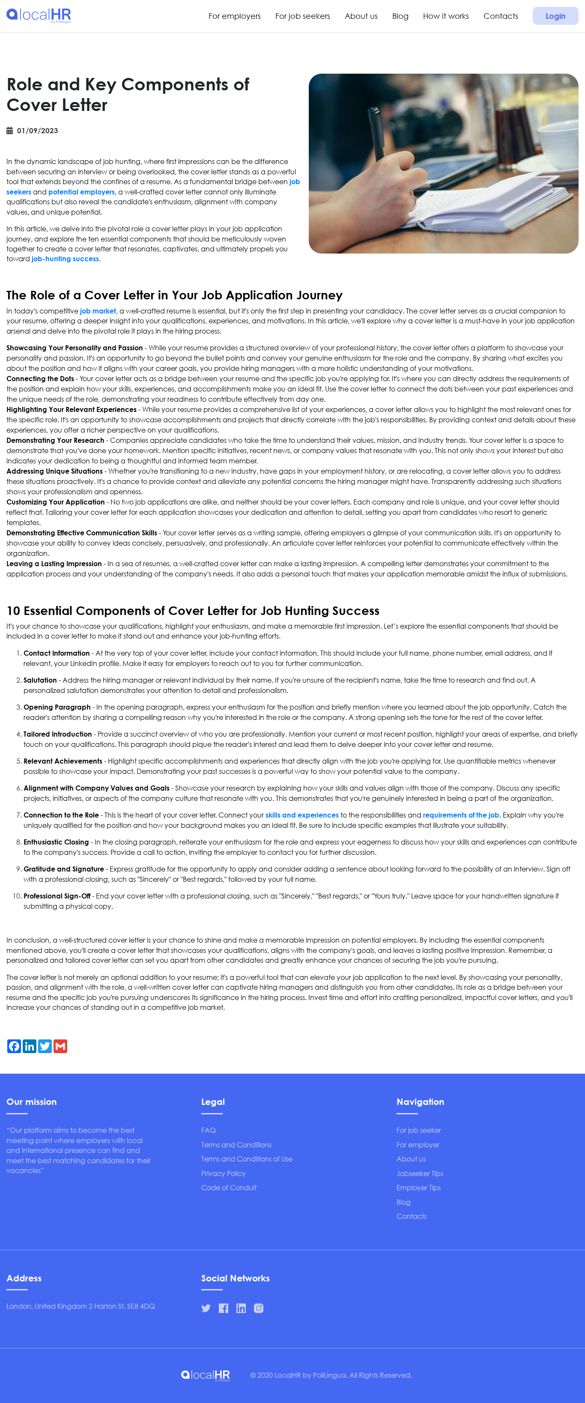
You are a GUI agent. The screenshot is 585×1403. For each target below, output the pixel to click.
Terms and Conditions (236, 1144)
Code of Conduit (229, 1187)
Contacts (501, 16)
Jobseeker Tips (420, 1173)
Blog (400, 16)
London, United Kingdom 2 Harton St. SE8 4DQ (80, 1306)
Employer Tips (419, 1187)
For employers (235, 16)
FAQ (208, 1129)
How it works (446, 16)
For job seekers (302, 16)
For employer (418, 1144)
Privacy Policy (223, 1173)
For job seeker (419, 1129)
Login (556, 16)
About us (361, 16)
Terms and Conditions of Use (246, 1158)
